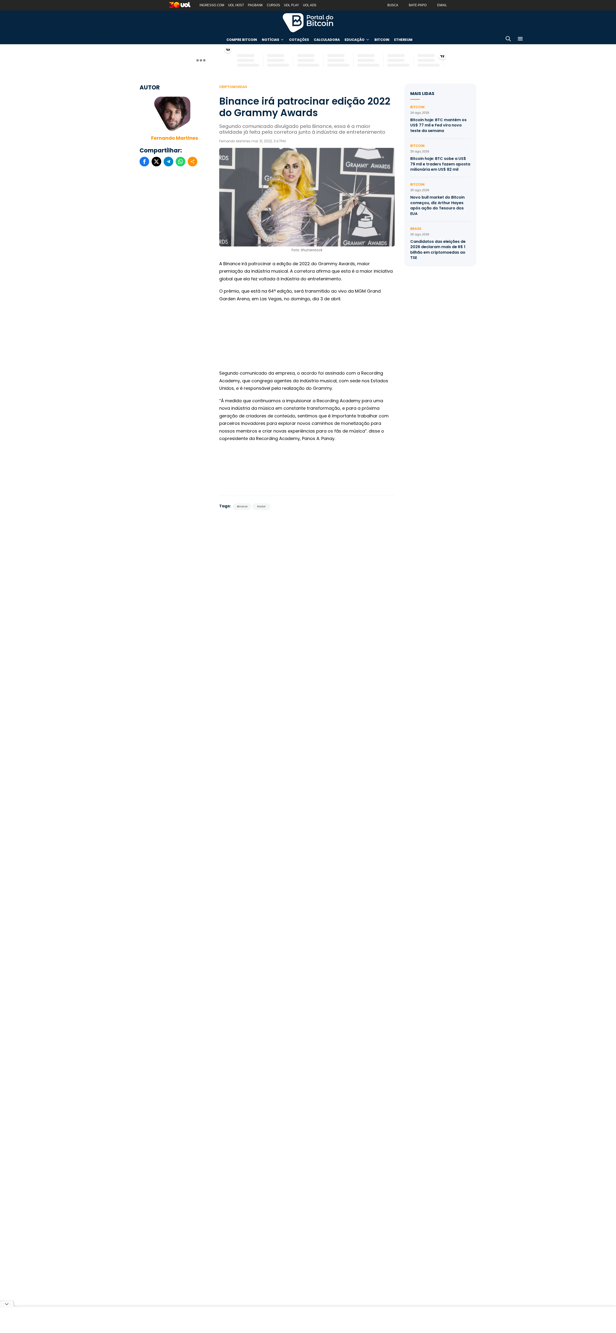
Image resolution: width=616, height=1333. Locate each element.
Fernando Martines (174, 138)
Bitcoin (381, 39)
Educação (355, 39)
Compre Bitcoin (241, 39)
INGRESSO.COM (211, 5)
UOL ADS (309, 5)
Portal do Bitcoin (308, 22)
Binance (242, 506)
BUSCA (392, 5)
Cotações (299, 39)
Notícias (270, 39)
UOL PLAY (291, 5)
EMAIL (442, 5)
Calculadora (327, 39)
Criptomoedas (233, 86)
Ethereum (403, 39)
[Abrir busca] (508, 40)
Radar (261, 506)
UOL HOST (236, 5)
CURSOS (273, 5)
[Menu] (520, 40)
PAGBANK (255, 5)
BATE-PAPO (418, 5)
